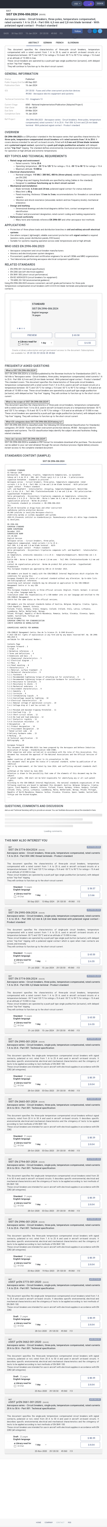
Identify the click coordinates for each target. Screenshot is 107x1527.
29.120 (33, 353)
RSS (69, 1522)
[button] (77, 31)
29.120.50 (44, 33)
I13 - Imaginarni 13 (34, 99)
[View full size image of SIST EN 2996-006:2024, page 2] (21, 316)
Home (38, 1522)
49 (47, 353)
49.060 (54, 33)
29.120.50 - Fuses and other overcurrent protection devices (53, 91)
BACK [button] (6, 33)
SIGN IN (100, 3)
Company (49, 1522)
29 (28, 353)
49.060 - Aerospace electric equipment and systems (50, 94)
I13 (61, 33)
